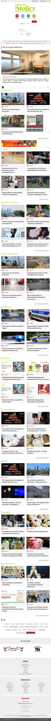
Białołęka (9, 41)
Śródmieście (8, 43)
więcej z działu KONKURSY (43, 406)
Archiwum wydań (25, 666)
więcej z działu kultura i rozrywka (41, 250)
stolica (24, 629)
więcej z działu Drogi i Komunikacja (41, 303)
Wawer (25, 43)
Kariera (25, 670)
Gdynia (22, 623)
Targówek (13, 43)
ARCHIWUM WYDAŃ (17, 18)
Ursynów (21, 43)
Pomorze (8, 629)
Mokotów (17, 41)
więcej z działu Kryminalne (43, 355)
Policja (46, 626)
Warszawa (42, 630)
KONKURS (35, 623)
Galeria (25, 667)
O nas (25, 669)
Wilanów (32, 43)
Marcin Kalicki (14, 627)
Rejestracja (44, 1)
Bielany (13, 41)
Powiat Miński (26, 41)
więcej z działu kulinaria (43, 560)
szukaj (34, 21)
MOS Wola (41, 626)
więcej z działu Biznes (44, 509)
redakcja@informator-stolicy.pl (26, 703)
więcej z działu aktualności (43, 138)
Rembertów (45, 41)
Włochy (36, 43)
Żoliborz (43, 43)
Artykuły (22, 23)
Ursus (17, 43)
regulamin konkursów (26, 674)
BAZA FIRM (34, 18)
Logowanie (35, 1)
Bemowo (5, 41)
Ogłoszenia (29, 23)
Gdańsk (17, 624)
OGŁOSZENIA (28, 18)
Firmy (25, 23)
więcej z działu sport (44, 199)
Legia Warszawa (5, 626)
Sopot (20, 629)
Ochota (21, 41)
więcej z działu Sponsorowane (42, 457)
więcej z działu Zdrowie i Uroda (42, 615)
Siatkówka (15, 629)
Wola (40, 43)
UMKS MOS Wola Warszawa (32, 629)
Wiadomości (25, 664)
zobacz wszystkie (30, 632)
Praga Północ (32, 41)
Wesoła (28, 43)
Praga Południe (39, 41)
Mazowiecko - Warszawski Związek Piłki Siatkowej (29, 626)
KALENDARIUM (22, 18)
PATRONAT (25, 672)
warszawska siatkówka (21, 632)
